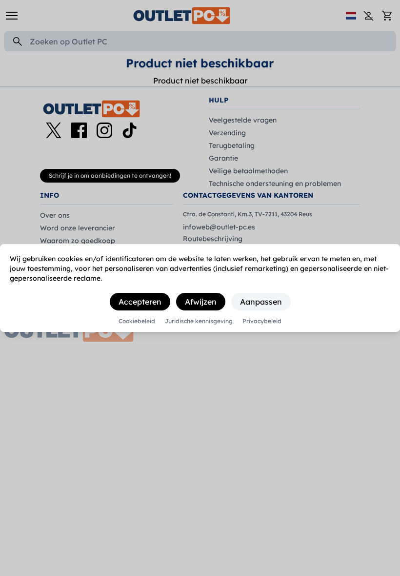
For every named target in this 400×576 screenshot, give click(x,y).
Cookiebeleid (137, 321)
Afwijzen (201, 302)
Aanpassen (261, 302)
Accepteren (140, 302)
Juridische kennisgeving (199, 321)
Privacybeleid (261, 321)
